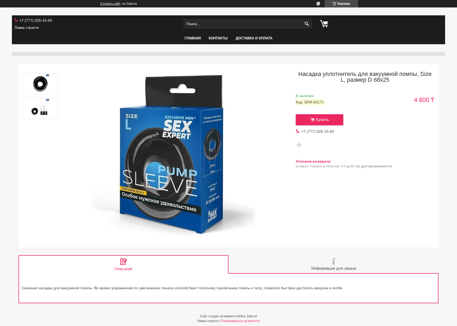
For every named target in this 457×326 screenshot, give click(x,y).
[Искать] (307, 24)
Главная (193, 38)
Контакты (218, 38)
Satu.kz (251, 316)
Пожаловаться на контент (240, 321)
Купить (322, 119)
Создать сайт (110, 4)
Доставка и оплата (254, 38)
